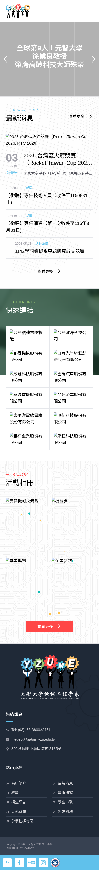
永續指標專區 (22, 821)
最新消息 (65, 783)
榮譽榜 (11, 173)
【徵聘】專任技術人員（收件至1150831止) (46, 199)
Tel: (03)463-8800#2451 (30, 730)
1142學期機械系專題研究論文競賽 (49, 251)
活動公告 (41, 243)
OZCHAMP (29, 848)
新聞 (29, 188)
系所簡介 (18, 783)
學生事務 (65, 802)
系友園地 (65, 812)
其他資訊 (18, 812)
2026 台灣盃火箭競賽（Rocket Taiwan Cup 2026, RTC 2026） (57, 159)
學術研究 (65, 793)
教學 (15, 793)
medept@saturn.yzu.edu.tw (33, 739)
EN (7, 862)
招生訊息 (18, 802)
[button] (90, 11)
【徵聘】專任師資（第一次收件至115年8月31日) (47, 227)
